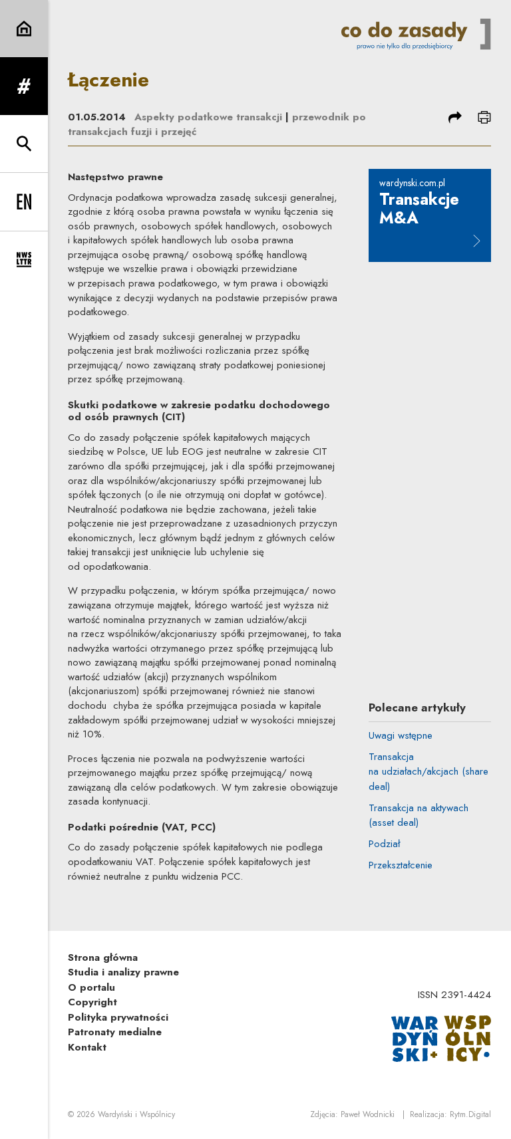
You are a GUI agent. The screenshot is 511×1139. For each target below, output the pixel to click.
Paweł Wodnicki (368, 1114)
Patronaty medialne (115, 1032)
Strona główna (103, 957)
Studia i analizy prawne (123, 972)
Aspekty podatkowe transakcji (208, 117)
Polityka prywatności (118, 1017)
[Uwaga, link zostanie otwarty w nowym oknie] (441, 1037)
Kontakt (87, 1047)
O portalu (91, 987)
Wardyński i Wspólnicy (136, 1114)
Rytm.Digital (470, 1114)
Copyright (92, 1002)
